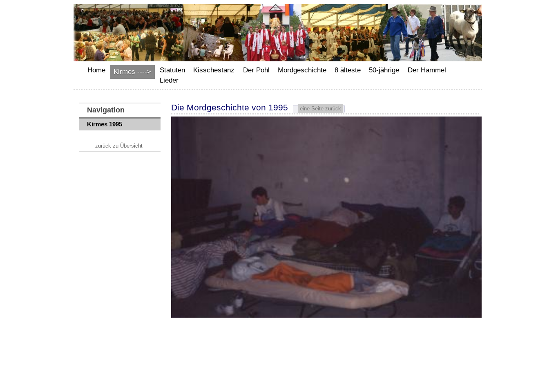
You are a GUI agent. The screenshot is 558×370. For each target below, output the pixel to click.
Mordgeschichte (302, 70)
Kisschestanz (213, 70)
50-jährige (384, 70)
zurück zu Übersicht (119, 146)
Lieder (169, 80)
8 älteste (348, 70)
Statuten (172, 70)
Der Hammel (427, 70)
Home (96, 70)
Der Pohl (256, 70)
